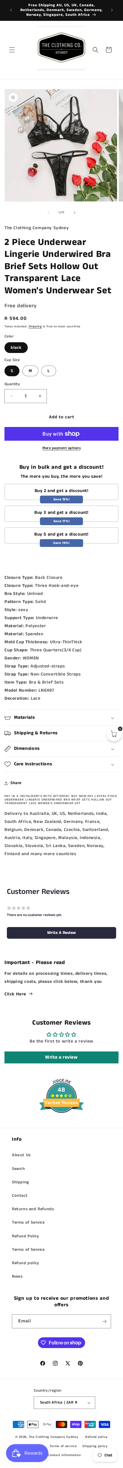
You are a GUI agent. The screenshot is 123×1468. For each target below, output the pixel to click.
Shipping (35, 326)
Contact (19, 1196)
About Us (21, 1155)
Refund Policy (25, 1236)
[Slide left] (48, 212)
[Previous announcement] (11, 10)
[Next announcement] (112, 10)
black (16, 348)
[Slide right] (74, 212)
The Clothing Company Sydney (54, 1437)
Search (18, 1169)
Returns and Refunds (33, 1209)
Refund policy (25, 1263)
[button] (12, 49)
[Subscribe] (104, 1321)
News (17, 1276)
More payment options (61, 448)
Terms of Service (28, 1222)
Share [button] (15, 783)
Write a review (61, 1057)
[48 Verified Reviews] (61, 1124)
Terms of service (63, 1446)
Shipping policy (95, 1446)
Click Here (15, 994)
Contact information (64, 1455)
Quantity (12, 384)
